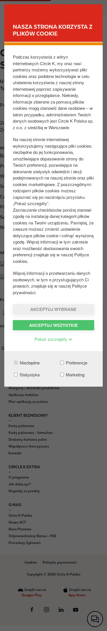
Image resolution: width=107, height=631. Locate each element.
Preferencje (76, 363)
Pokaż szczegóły (51, 339)
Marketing (74, 375)
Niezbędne (29, 363)
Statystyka (29, 375)
